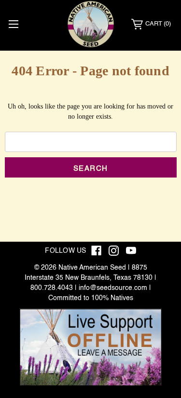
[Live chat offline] (90, 347)
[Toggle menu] (13, 24)
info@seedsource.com (113, 288)
